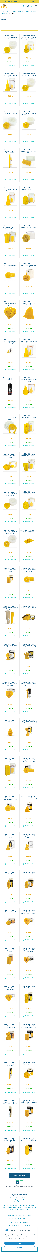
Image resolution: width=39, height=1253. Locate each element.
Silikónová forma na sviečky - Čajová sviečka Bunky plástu (10, 531)
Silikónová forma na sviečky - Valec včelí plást (28, 1139)
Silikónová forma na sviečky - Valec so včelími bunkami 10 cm (10, 227)
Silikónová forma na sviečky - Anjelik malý (10, 644)
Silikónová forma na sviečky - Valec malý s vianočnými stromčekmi (28, 1026)
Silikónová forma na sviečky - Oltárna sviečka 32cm (10, 607)
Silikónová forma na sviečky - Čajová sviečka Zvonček (28, 75)
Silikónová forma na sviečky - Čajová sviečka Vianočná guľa (10, 341)
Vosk (8, 11)
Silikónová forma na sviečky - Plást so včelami (29, 226)
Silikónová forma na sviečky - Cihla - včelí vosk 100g (29, 151)
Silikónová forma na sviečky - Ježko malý (10, 911)
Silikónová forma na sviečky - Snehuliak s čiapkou (10, 1140)
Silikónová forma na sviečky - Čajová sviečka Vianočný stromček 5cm (28, 37)
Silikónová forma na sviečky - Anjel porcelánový (29, 721)
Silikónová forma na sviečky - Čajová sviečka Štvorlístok (28, 569)
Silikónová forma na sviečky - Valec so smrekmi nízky (29, 1102)
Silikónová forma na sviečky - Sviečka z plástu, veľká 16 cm (29, 683)
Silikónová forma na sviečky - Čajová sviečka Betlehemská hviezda (28, 113)
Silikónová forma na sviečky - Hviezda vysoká (28, 454)
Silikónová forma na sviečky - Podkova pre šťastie (10, 417)
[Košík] (32, 6)
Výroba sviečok (18, 11)
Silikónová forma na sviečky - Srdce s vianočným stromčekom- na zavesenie (28, 912)
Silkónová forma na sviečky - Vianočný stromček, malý (28, 797)
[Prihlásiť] (28, 6)
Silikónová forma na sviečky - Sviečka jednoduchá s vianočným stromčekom (10, 1102)
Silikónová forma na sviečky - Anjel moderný (29, 644)
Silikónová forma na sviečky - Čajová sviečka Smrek (10, 836)
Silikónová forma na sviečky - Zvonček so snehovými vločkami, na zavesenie (28, 303)
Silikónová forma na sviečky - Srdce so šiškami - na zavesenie (28, 950)
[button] (23, 6)
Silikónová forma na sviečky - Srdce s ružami (28, 606)
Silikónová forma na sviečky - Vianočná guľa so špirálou (29, 265)
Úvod (2, 11)
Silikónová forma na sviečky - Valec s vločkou (28, 987)
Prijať (19, 1243)
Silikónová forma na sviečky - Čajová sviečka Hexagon (10, 265)
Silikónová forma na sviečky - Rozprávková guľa (29, 1063)
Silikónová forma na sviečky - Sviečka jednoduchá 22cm (10, 151)
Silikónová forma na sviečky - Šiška (29, 492)
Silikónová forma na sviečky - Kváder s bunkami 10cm (10, 759)
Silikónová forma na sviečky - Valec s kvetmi (29, 416)
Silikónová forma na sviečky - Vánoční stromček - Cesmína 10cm (10, 189)
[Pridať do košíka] (10, 65)
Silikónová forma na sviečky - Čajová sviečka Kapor (10, 37)
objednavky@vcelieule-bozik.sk (13, 1)
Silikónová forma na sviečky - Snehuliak (29, 873)
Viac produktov (19, 1176)
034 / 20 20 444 (30, 1)
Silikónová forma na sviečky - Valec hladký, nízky (10, 950)
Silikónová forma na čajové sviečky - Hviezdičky (28, 530)
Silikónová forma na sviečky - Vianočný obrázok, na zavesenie (10, 303)
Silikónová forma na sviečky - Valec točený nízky (10, 569)
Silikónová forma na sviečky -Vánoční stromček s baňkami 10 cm (29, 341)
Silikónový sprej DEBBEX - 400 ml (10, 378)
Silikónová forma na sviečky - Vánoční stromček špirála (10, 75)
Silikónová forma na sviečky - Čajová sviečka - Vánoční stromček (10, 113)
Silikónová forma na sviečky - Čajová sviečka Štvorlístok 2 (10, 493)
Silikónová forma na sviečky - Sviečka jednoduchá (10, 1064)
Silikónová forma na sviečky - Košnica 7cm (28, 188)
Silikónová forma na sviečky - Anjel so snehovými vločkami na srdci (10, 1026)
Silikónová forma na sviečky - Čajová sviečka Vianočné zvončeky (28, 759)
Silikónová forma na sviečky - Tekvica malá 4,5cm (10, 455)
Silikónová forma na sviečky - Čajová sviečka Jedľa (28, 836)
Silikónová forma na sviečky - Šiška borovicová (10, 873)
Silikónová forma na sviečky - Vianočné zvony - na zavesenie (10, 988)
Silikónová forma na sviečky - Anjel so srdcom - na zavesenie (10, 683)
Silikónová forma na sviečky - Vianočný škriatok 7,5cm (29, 379)
